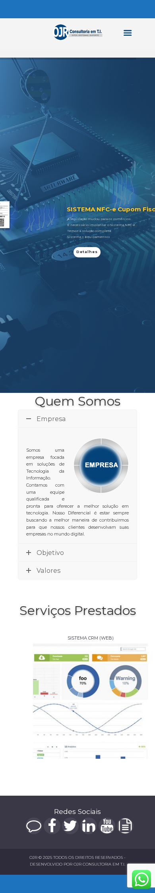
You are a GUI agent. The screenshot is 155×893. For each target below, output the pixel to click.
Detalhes (87, 251)
